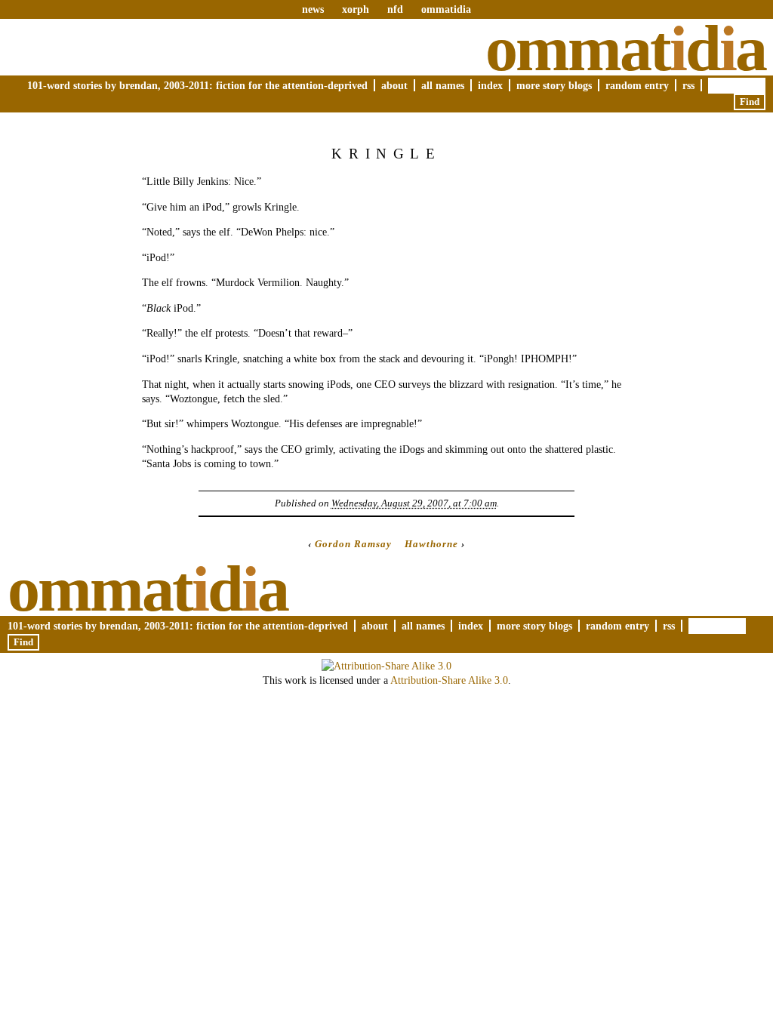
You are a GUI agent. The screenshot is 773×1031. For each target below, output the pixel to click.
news (313, 9)
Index (490, 85)
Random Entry (637, 85)
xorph (355, 9)
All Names (442, 85)
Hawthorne (431, 543)
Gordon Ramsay (353, 543)
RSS (688, 85)
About (394, 85)
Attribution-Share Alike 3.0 (449, 680)
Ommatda (625, 48)
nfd (395, 9)
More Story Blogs (554, 85)
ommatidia (446, 9)
